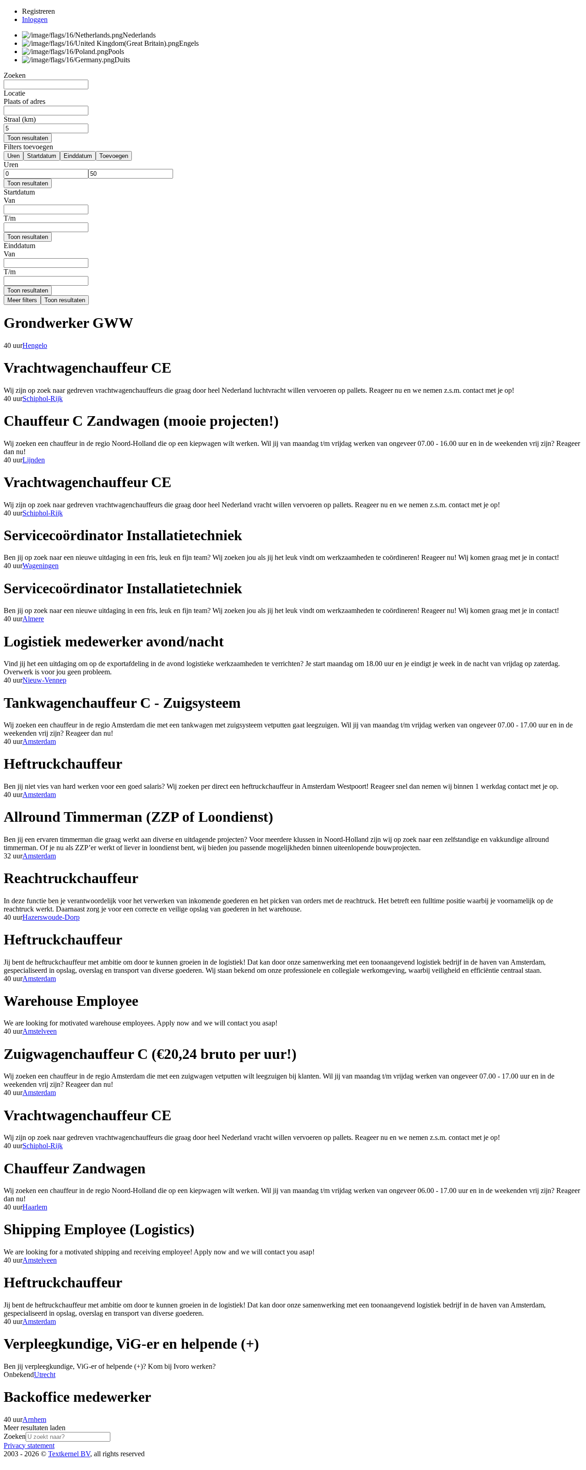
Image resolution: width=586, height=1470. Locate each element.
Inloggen (35, 19)
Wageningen (40, 566)
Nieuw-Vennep (44, 680)
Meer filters (22, 300)
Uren (13, 155)
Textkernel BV (69, 1454)
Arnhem (34, 1419)
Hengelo (34, 345)
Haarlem (34, 1207)
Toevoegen (113, 155)
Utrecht (44, 1374)
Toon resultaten (27, 138)
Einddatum (78, 155)
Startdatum (41, 155)
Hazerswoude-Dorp (51, 917)
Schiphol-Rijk (42, 398)
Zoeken (15, 1436)
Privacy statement (29, 1445)
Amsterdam (39, 741)
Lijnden (33, 460)
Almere (33, 619)
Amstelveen (39, 1031)
